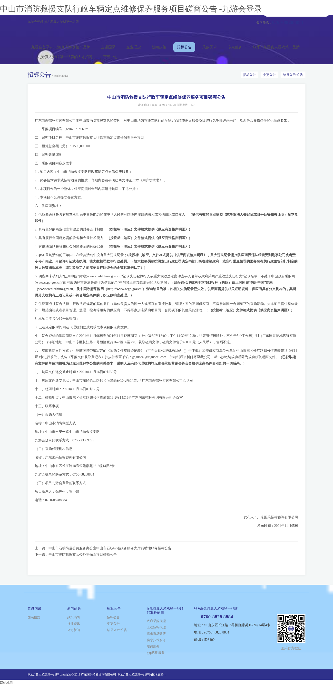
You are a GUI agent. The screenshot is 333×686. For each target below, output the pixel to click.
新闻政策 (159, 47)
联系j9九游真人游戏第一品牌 (276, 47)
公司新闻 (73, 630)
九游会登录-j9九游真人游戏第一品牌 (53, 21)
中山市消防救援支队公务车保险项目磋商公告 (83, 554)
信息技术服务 (156, 640)
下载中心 (110, 57)
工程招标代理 (156, 627)
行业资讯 (73, 623)
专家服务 (235, 47)
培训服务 (153, 646)
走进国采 (108, 47)
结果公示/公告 (293, 75)
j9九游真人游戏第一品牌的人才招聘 (63, 57)
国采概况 (34, 617)
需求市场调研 (156, 633)
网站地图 (6, 683)
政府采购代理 (156, 621)
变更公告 (269, 75)
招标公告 (184, 47)
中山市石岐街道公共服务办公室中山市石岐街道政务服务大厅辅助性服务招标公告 (110, 548)
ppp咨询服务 (156, 653)
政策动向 (73, 617)
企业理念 (133, 47)
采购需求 (209, 47)
